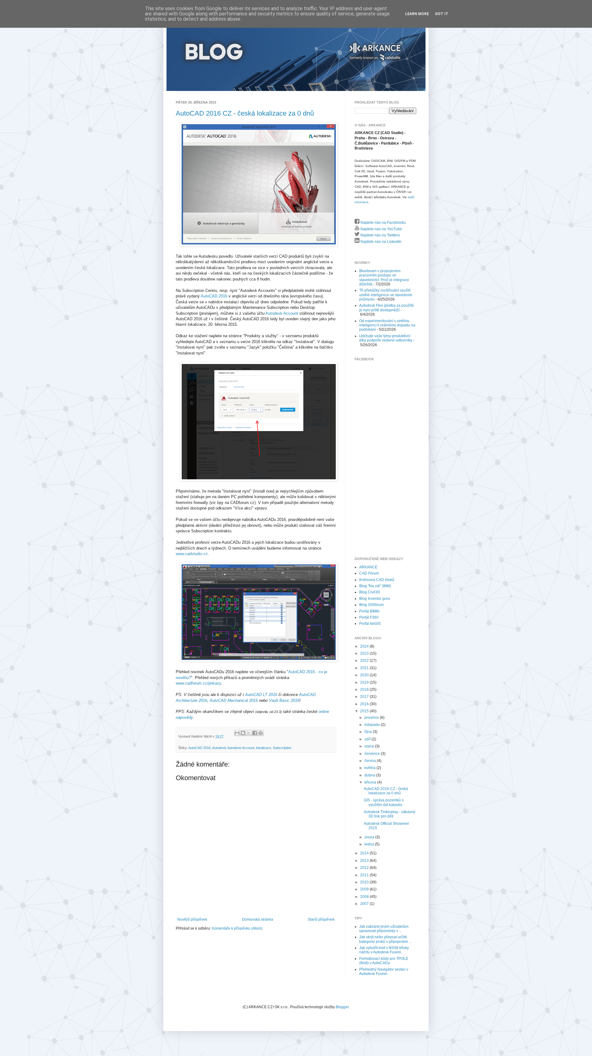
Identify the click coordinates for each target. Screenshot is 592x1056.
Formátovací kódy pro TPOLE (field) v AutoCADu (383, 960)
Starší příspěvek (321, 919)
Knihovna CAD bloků (376, 580)
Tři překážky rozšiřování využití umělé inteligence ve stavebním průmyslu (385, 294)
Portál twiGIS (370, 623)
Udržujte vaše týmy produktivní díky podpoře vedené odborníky (385, 338)
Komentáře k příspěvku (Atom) (237, 928)
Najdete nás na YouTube (381, 229)
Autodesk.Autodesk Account (233, 748)
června (370, 761)
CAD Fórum (369, 573)
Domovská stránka (257, 919)
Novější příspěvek (192, 919)
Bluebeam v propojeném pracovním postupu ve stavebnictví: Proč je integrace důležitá (384, 277)
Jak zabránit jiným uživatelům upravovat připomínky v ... (384, 928)
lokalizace (263, 748)
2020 (365, 675)
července (372, 753)
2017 (365, 696)
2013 (365, 860)
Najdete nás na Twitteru (380, 235)
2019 (365, 682)
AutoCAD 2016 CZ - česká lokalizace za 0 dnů (245, 113)
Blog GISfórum (371, 605)
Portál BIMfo (369, 611)
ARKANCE (368, 567)
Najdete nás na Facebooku (383, 222)
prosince (372, 717)
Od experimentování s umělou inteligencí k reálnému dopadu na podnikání (387, 325)
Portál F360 (369, 617)
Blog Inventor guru (374, 598)
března (370, 782)
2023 (365, 653)
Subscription (282, 748)
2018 (365, 689)
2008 (365, 896)
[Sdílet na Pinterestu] (260, 733)
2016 (365, 704)
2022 (365, 660)
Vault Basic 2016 (284, 700)
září (368, 739)
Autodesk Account (281, 313)
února (369, 837)
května (370, 768)
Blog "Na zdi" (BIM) (375, 586)
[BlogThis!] (243, 733)
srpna (369, 746)
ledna (369, 844)
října (368, 732)
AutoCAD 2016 (214, 296)
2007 (365, 904)
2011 (365, 875)
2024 (365, 646)
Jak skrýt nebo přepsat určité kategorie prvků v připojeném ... (385, 939)
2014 (365, 853)
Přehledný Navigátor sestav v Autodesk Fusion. (383, 971)
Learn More (417, 14)
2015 (365, 711)
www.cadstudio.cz (192, 553)
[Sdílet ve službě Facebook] (255, 733)
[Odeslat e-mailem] (237, 733)
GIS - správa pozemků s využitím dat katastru (384, 802)
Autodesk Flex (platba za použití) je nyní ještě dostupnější (386, 307)
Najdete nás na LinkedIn (380, 241)
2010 (365, 882)
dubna (370, 775)
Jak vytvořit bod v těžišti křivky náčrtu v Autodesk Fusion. (384, 950)
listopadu (372, 724)
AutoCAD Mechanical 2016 (234, 700)
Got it (441, 14)
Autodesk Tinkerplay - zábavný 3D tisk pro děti (389, 814)
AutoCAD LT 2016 (261, 694)
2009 (365, 889)
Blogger (342, 1007)
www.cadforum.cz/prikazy (198, 683)
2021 (365, 668)
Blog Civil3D (369, 592)
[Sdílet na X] (249, 733)
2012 (365, 868)
